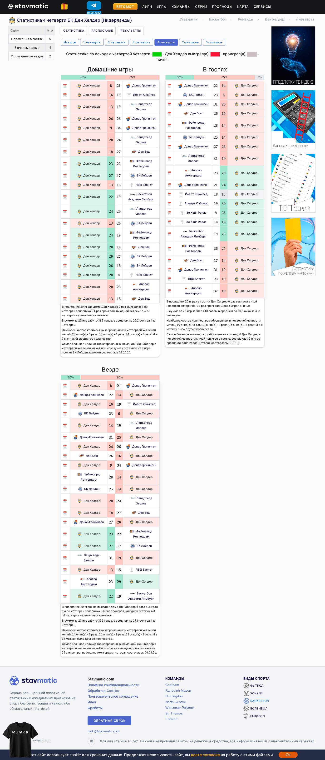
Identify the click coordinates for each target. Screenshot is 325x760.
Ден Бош (144, 151)
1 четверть (92, 42)
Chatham (172, 685)
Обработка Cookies (103, 691)
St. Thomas (174, 713)
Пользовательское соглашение (113, 696)
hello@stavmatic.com (104, 731)
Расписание (102, 30)
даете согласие (205, 754)
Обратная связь (110, 721)
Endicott (171, 719)
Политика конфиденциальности (113, 685)
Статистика (73, 30)
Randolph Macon (178, 690)
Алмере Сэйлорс (196, 203)
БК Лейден (144, 175)
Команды (181, 7)
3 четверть (141, 42)
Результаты (130, 30)
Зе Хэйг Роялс (196, 212)
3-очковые (214, 42)
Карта (243, 7)
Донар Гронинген (144, 85)
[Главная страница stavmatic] (28, 5)
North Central (175, 702)
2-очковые (190, 42)
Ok (288, 754)
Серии (201, 7)
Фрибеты (95, 708)
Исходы (70, 42)
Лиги (147, 7)
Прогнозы (222, 7)
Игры (162, 7)
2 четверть (116, 42)
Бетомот (125, 7)
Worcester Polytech (180, 707)
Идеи (92, 702)
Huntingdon (174, 696)
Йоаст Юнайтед (144, 94)
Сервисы (262, 7)
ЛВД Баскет (144, 184)
